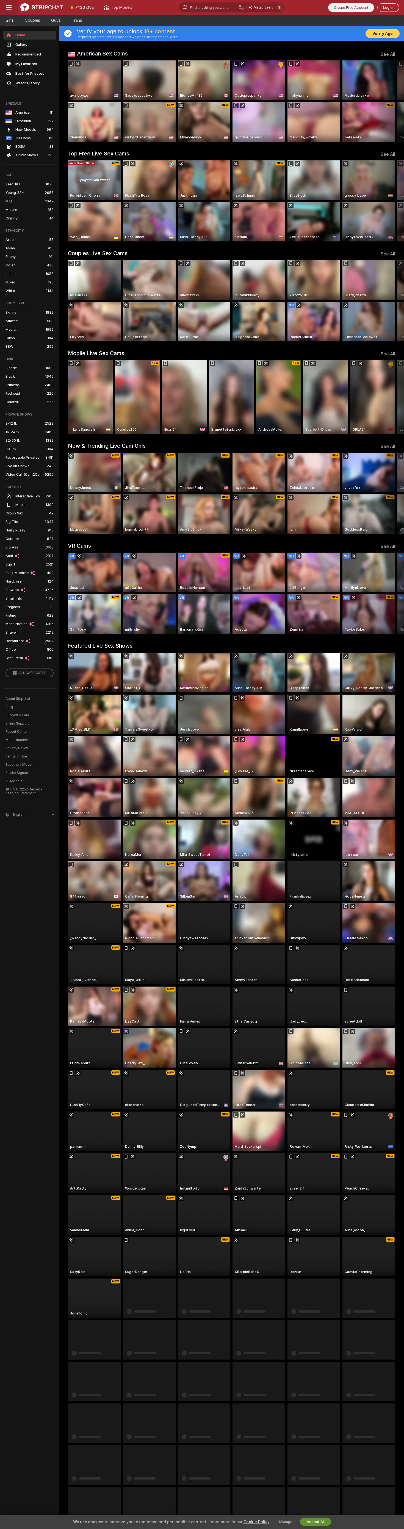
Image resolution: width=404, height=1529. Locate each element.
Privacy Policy (16, 748)
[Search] (241, 7)
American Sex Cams (102, 53)
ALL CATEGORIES (32, 673)
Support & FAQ (17, 715)
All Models (13, 781)
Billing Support (17, 723)
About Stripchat (17, 699)
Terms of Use (16, 756)
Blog (9, 707)
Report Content (17, 732)
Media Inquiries (17, 740)
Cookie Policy (256, 1522)
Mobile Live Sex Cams (96, 353)
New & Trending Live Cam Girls (107, 445)
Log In (388, 7)
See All (388, 54)
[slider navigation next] (390, 101)
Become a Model (18, 765)
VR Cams (79, 545)
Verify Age (382, 33)
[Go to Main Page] (42, 7)
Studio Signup (16, 773)
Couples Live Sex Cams (98, 253)
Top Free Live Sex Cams (98, 153)
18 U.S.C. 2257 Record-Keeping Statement (23, 791)
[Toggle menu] (9, 7)
